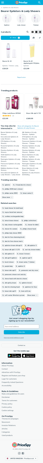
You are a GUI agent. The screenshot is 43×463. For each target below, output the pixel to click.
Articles (5, 429)
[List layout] (36, 32)
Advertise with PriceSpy (11, 372)
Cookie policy (7, 407)
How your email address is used (14, 337)
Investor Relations (9, 425)
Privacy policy (7, 404)
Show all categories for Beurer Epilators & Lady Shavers (28, 127)
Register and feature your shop (13, 375)
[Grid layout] (32, 32)
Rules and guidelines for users (13, 394)
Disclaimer (6, 397)
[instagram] (19, 453)
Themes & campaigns (10, 419)
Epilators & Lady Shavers (11, 7)
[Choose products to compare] (33, 38)
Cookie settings (8, 410)
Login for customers (9, 379)
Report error (21, 77)
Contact (5, 369)
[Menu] (2, 2)
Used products (7, 435)
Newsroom (6, 422)
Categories (6, 432)
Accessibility (6, 385)
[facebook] (23, 453)
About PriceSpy (8, 366)
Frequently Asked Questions (12, 382)
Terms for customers (9, 400)
